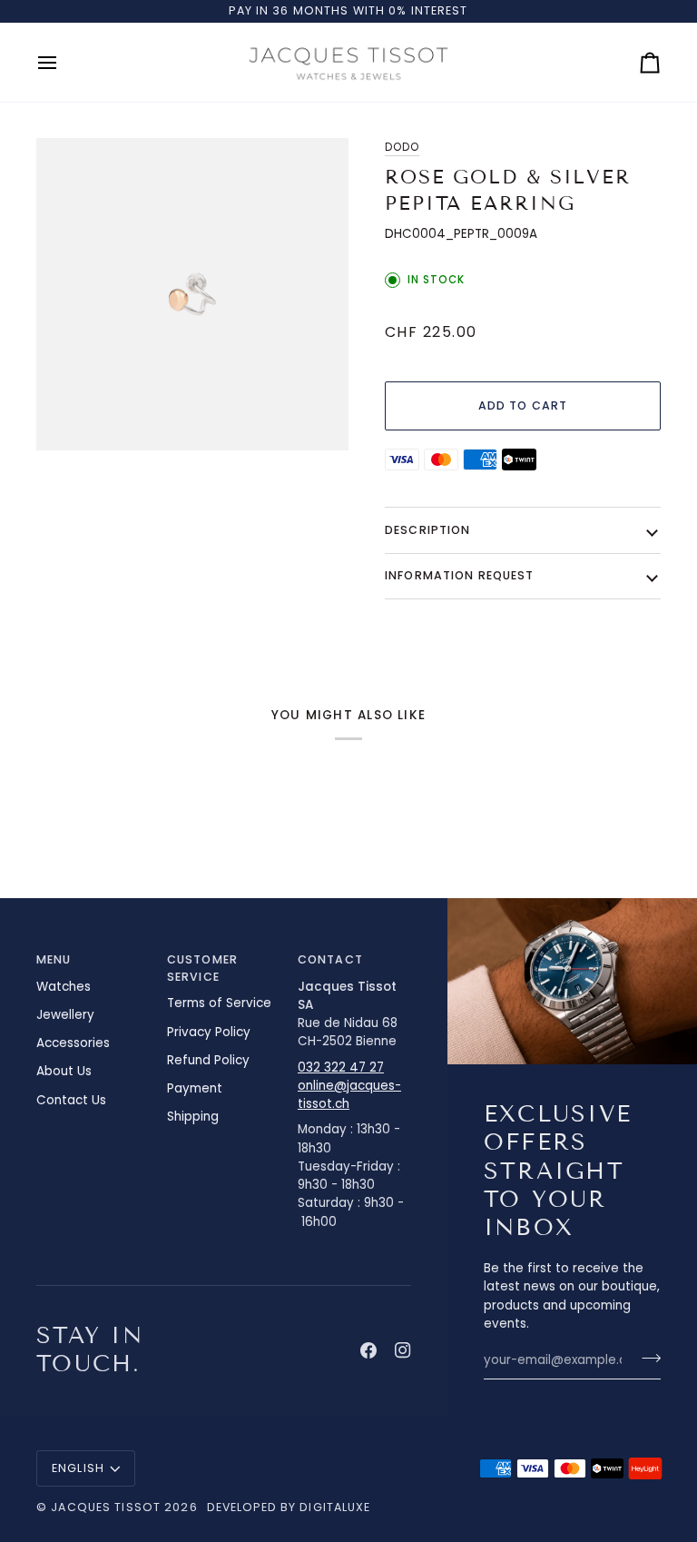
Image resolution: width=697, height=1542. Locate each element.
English (78, 1468)
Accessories (73, 1043)
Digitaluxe (334, 1507)
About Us (64, 1071)
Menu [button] (54, 959)
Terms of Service (219, 1003)
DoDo (402, 147)
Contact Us (71, 1100)
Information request (459, 575)
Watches (63, 986)
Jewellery (65, 1014)
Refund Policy (208, 1060)
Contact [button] (330, 959)
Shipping (193, 1116)
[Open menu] (63, 62)
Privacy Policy (208, 1032)
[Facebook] (368, 1350)
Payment (194, 1088)
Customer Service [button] (202, 968)
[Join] (646, 1357)
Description (427, 530)
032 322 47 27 (341, 1067)
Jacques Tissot (106, 1507)
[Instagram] (403, 1350)
